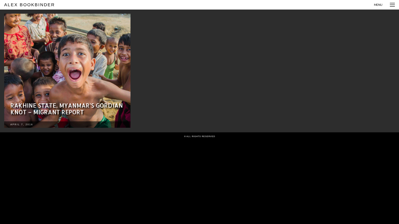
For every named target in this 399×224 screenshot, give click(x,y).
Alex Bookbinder (29, 4)
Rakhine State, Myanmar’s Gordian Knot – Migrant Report (66, 109)
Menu (378, 4)
